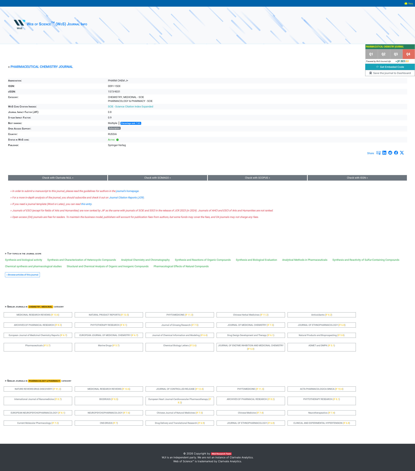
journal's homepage (127, 191)
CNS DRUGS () (109, 423)
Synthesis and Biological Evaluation (256, 260)
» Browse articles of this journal (22, 274)
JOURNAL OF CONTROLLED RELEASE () (180, 389)
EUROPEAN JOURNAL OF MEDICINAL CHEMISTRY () (108, 335)
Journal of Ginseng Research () (179, 325)
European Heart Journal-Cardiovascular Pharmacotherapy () (179, 401)
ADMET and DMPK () (321, 345)
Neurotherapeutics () (321, 413)
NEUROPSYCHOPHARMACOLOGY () (109, 413)
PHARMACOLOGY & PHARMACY (44, 381)
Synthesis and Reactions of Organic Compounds (203, 260)
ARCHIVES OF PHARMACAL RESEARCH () (38, 325)
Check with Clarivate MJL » (57, 178)
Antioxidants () (321, 315)
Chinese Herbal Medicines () (250, 315)
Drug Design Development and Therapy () (250, 335)
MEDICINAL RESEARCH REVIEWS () (38, 315)
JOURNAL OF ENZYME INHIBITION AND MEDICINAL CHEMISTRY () (250, 347)
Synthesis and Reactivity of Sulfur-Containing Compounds (365, 260)
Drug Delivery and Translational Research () (180, 423)
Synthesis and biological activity (23, 260)
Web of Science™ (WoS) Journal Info (57, 24)
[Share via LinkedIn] (384, 153)
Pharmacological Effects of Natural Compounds (181, 266)
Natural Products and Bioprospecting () (321, 335)
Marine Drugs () (108, 345)
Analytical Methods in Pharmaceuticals (304, 260)
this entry (86, 204)
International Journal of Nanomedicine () (38, 399)
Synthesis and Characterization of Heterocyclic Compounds (81, 260)
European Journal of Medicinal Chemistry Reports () (38, 335)
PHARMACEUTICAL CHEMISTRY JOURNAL (42, 66)
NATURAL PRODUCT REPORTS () (109, 315)
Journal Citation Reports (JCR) (126, 198)
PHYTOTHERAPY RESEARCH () (108, 325)
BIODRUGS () (108, 399)
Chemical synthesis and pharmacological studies (33, 266)
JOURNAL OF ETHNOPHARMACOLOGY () (321, 325)
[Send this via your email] (378, 153)
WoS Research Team (221, 454)
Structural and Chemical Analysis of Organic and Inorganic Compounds (107, 266)
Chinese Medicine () (251, 413)
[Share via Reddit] (390, 153)
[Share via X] (402, 153)
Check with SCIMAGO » (157, 178)
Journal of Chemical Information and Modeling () (180, 335)
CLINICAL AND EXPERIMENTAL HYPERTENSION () (321, 423)
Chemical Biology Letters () (179, 345)
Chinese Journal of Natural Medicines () (180, 413)
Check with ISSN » (357, 178)
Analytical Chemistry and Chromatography (145, 260)
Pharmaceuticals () (37, 345)
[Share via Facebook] (396, 153)
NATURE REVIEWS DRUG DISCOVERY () (38, 389)
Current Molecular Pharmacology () (38, 423)
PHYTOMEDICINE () (179, 315)
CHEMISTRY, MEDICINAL (40, 307)
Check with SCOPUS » (257, 178)
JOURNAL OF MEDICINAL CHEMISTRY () (250, 325)
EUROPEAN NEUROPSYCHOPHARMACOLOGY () (38, 413)
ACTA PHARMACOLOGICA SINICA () (321, 389)
